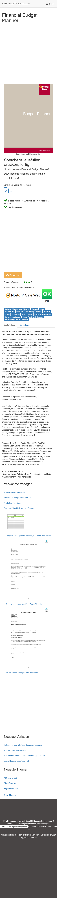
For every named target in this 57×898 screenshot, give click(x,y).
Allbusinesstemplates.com (12, 834)
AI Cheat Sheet (10, 777)
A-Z (44, 826)
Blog (40, 826)
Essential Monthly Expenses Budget (19, 508)
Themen (32, 826)
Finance (26, 309)
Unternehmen (17, 309)
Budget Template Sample (42, 314)
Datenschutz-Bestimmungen (37, 823)
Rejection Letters (11, 788)
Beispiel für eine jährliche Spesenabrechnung (23, 745)
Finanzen (35, 309)
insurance (19, 312)
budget (42, 309)
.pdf (10, 191)
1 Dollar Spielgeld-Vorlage (15, 750)
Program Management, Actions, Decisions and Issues (28, 535)
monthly (38, 312)
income (7, 314)
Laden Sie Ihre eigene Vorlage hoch (14, 826)
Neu (49, 826)
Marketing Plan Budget (13, 503)
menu (51, 4)
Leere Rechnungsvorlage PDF (16, 761)
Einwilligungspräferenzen (13, 821)
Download (14, 275)
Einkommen (15, 314)
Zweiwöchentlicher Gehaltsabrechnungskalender (24, 755)
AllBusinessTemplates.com (16, 3)
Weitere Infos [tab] (9, 325)
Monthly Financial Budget (14, 492)
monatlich (47, 312)
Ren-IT (38, 834)
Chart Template (10, 783)
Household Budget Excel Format (17, 497)
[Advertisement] (28, 52)
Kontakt (28, 821)
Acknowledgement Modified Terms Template (24, 604)
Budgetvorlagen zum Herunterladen (16, 320)
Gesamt (29, 314)
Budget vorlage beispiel (12, 317)
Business (8, 309)
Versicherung (29, 312)
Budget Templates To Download (33, 317)
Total (23, 314)
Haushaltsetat (9, 312)
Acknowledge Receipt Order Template (22, 672)
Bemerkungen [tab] (26, 325)
